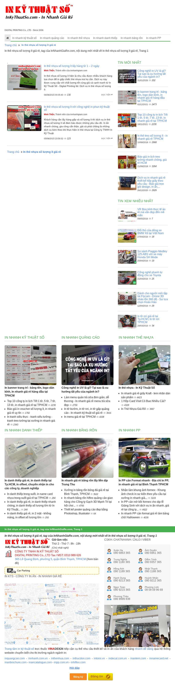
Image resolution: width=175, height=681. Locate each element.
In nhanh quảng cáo (52, 38)
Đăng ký (78, 676)
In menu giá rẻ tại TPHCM (80, 416)
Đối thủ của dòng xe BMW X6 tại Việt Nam (150, 232)
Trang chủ (11, 45)
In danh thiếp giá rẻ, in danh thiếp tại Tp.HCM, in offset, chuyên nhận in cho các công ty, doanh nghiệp (29, 484)
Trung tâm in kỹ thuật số (19, 648)
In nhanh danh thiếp (105, 38)
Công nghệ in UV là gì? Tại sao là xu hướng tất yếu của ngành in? (151, 73)
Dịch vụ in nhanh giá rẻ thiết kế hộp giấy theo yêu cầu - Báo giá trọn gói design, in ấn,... (151, 182)
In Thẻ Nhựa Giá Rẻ (133, 408)
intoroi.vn (99, 658)
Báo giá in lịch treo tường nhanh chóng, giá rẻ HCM (152, 159)
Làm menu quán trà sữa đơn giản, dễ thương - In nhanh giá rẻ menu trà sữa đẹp (87, 401)
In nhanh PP (153, 38)
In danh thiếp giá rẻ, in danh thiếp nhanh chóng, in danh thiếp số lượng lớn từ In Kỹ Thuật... (31, 505)
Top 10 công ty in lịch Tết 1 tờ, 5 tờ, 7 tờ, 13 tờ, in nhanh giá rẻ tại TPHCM (152, 117)
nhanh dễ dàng (144, 648)
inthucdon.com (81, 658)
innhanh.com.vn (38, 658)
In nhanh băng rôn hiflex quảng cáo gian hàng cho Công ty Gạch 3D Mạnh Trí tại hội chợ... (88, 501)
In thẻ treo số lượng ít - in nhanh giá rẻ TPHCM (152, 137)
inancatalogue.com (40, 662)
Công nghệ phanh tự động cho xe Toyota (150, 274)
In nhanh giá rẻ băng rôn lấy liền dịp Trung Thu (85, 482)
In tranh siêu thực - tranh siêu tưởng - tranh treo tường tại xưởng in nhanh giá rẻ (31, 420)
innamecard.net (158, 658)
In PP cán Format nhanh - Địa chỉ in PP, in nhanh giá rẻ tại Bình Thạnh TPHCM (144, 482)
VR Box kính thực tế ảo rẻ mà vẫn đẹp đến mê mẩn (151, 212)
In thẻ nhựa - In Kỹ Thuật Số (137, 387)
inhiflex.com (78, 662)
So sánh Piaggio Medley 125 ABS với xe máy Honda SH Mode (152, 254)
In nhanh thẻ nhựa (79, 38)
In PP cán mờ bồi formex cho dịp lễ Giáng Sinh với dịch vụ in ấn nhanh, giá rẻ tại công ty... (145, 505)
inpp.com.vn (61, 662)
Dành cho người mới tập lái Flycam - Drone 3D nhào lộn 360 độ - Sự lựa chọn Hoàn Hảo (152, 298)
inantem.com (138, 658)
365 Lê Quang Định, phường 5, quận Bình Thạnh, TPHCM (50, 559)
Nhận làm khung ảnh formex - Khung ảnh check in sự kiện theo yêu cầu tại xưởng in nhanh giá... (143, 494)
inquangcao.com (15, 658)
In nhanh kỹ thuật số (24, 38)
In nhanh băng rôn (132, 38)
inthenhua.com (60, 658)
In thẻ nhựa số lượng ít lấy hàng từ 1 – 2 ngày (71, 66)
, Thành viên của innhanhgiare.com (65, 70)
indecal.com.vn (118, 658)
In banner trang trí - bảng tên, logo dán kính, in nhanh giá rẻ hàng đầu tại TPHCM (152, 96)
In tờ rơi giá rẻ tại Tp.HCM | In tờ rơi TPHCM (148, 319)
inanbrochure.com (15, 662)
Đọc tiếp (106, 95)
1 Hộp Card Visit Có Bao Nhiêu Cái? (143, 401)
